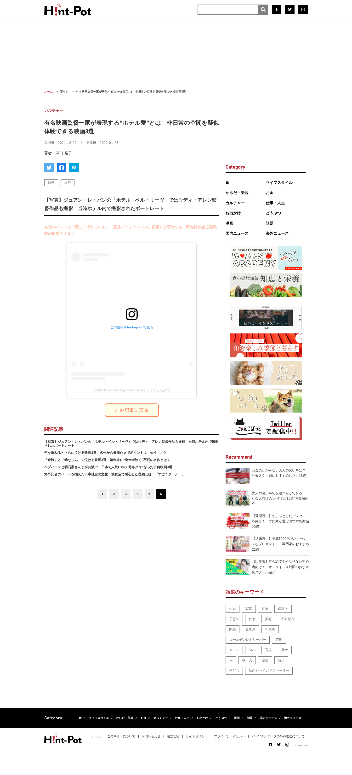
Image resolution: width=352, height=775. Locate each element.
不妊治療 (288, 619)
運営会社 (173, 736)
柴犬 (284, 650)
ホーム (96, 736)
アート (234, 650)
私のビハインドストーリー (269, 670)
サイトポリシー (197, 736)
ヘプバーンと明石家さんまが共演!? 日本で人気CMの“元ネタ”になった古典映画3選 (108, 467)
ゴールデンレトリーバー (247, 639)
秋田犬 (247, 660)
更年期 (250, 629)
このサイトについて (121, 736)
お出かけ (233, 213)
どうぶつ (273, 213)
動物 (265, 609)
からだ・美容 (237, 193)
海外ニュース (277, 233)
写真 (248, 609)
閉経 (232, 629)
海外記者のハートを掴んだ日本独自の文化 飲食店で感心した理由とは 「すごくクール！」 (114, 474)
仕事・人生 (275, 203)
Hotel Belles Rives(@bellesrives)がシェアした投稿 (132, 390)
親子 (281, 660)
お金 (269, 193)
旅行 (67, 183)
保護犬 (283, 609)
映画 (51, 183)
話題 (269, 223)
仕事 (252, 619)
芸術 (279, 639)
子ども (234, 670)
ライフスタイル (279, 183)
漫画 (229, 223)
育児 (268, 650)
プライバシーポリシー (229, 736)
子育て (234, 619)
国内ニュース (237, 233)
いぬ (232, 609)
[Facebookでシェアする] (61, 167)
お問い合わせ (151, 736)
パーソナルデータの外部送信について (278, 736)
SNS (252, 650)
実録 (268, 619)
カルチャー (235, 203)
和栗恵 (270, 629)
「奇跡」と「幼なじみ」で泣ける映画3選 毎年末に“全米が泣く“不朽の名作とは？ (107, 460)
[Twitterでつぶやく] (49, 167)
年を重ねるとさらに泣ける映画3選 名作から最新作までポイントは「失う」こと (105, 453)
